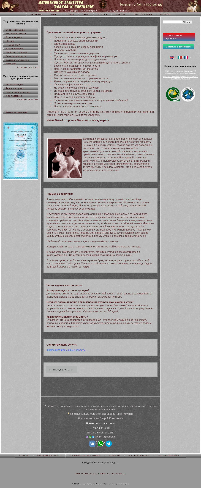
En (175, 57)
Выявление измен (15, 33)
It (183, 57)
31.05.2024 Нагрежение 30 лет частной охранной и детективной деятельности (180, 72)
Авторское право (14, 88)
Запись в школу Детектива (174, 37)
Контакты (165, 14)
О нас (54, 14)
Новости (24, 456)
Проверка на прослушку (18, 92)
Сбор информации (15, 30)
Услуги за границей (16, 112)
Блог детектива (142, 14)
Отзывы (70, 14)
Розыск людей (13, 37)
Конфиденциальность (49, 456)
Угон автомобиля (14, 48)
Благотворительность (170, 456)
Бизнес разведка (14, 84)
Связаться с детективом (178, 46)
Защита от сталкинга (16, 52)
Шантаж (10, 41)
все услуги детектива (27, 67)
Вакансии (114, 456)
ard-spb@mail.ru (104, 432)
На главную (36, 14)
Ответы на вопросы (138, 456)
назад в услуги (63, 369)
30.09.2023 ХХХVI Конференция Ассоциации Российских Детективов (180, 77)
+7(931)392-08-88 (100, 428)
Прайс (86, 14)
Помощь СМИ (13, 45)
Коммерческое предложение (85, 456)
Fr (189, 57)
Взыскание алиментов (17, 60)
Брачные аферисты (16, 56)
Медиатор (11, 63)
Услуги (101, 14)
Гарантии (120, 14)
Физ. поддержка (14, 95)
